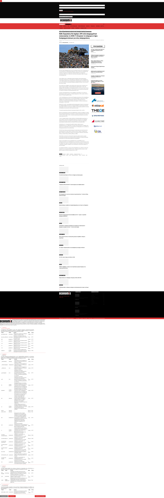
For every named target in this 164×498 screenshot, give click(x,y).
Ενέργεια (64, 26)
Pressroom (77, 28)
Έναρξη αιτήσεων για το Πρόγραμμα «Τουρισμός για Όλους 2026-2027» (70, 277)
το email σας (61, 15)
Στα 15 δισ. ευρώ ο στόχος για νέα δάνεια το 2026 (67, 257)
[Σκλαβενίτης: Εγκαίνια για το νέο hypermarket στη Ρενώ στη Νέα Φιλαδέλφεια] (82, 295)
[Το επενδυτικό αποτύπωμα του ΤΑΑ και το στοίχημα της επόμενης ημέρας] (74, 170)
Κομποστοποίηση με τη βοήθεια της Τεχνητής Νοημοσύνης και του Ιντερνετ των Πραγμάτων (73, 205)
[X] (69, 161)
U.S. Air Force (64, 68)
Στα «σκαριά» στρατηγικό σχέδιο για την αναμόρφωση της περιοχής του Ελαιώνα (72, 247)
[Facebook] (67, 161)
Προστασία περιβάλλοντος (88, 31)
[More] (83, 161)
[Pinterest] (71, 161)
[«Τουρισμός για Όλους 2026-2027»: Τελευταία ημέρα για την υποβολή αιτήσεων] (74, 179)
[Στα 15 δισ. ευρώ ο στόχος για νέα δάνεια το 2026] (74, 252)
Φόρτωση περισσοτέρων (95, 83)
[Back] (59, 2)
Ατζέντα (72, 28)
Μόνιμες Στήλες (83, 28)
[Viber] (75, 161)
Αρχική (61, 26)
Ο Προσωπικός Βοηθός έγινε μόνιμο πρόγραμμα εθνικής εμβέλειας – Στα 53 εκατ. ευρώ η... (97, 81)
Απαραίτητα (4, 327)
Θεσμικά (61, 28)
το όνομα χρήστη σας (62, 6)
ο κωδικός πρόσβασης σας (63, 9)
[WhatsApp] (73, 161)
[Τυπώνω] (81, 161)
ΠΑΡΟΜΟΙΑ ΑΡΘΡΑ (61, 165)
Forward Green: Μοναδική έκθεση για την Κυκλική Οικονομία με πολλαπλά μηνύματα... (81, 306)
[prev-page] (59, 289)
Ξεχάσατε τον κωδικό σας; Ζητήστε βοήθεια (66, 11)
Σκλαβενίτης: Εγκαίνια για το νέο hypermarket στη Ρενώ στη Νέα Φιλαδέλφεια (81, 298)
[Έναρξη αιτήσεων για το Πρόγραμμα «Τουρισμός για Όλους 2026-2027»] (74, 272)
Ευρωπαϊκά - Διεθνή (79, 31)
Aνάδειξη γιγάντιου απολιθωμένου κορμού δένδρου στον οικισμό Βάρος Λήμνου (98, 72)
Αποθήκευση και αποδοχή (40, 496)
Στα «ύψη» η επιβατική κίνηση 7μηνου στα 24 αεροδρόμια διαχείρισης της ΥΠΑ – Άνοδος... (97, 50)
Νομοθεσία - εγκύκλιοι (62, 182)
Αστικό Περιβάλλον (73, 26)
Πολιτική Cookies (90, 318)
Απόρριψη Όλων (4, 496)
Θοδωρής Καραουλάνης (65, 42)
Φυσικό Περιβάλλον (81, 26)
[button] (104, 24)
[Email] (79, 161)
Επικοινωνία (81, 318)
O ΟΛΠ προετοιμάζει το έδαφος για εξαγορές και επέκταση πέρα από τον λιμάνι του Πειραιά (73, 287)
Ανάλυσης (4, 465)
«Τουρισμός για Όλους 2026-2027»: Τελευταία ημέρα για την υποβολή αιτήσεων (71, 184)
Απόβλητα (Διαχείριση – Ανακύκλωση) (66, 31)
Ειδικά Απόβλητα (72, 31)
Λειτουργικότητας (5, 484)
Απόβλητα (88, 26)
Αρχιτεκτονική (61, 245)
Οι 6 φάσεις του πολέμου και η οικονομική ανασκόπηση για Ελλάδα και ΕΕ (97, 76)
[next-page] (60, 289)
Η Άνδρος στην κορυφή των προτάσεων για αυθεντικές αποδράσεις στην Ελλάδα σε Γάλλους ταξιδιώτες (97, 56)
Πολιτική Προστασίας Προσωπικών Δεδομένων (99, 318)
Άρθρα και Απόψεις (67, 28)
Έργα (68, 26)
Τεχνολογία (93, 26)
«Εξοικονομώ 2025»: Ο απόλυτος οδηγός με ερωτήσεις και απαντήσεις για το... (81, 314)
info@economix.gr (66, 296)
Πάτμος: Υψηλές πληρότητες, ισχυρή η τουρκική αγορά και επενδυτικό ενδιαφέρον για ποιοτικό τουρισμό (97, 61)
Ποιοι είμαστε (78, 318)
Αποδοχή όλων (12, 496)
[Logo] (62, 24)
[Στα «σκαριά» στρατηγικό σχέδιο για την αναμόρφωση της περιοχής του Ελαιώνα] (74, 242)
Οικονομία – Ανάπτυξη (100, 26)
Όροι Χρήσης (85, 318)
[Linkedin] (77, 161)
